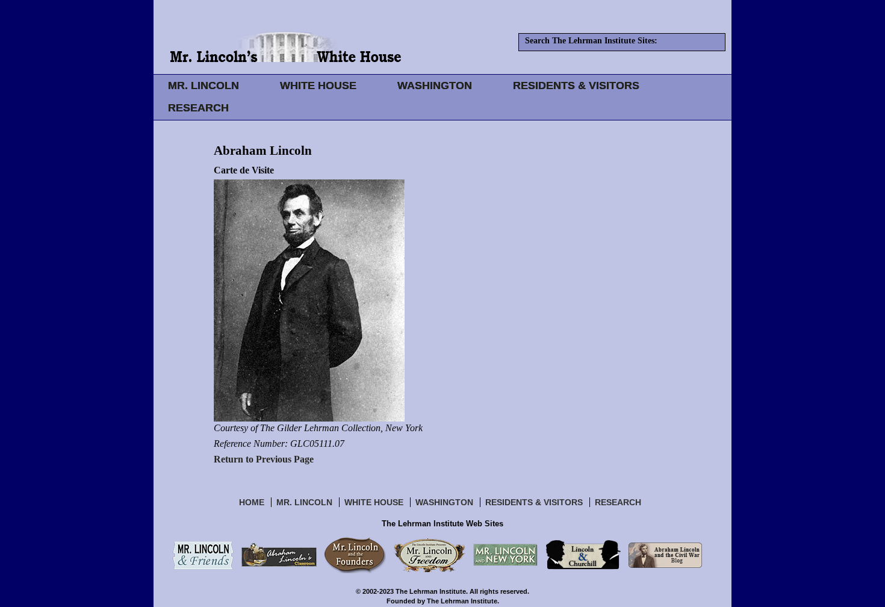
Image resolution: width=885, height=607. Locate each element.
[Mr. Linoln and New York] (505, 554)
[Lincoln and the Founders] (355, 554)
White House (373, 502)
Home (251, 502)
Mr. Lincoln (304, 502)
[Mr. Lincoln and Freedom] (429, 554)
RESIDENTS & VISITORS (576, 85)
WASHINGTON (434, 85)
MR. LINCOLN (203, 85)
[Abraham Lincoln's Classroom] (279, 554)
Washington (444, 502)
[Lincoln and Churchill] (583, 554)
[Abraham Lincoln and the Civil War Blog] (665, 554)
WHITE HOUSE (318, 85)
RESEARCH (198, 108)
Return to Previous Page (264, 459)
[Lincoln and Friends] (203, 554)
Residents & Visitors (534, 502)
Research (618, 502)
